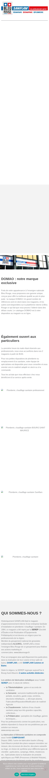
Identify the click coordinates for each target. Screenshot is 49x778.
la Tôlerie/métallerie (14, 687)
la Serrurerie (11, 693)
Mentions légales (28, 774)
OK (17, 774)
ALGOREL (17, 644)
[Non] (45, 769)
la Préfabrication (13, 716)
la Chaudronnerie (13, 707)
